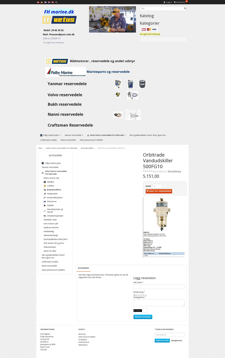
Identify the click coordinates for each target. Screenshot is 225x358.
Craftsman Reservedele (70, 125)
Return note (45, 347)
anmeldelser (159, 171)
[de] (42, 2)
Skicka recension (143, 317)
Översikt (43, 349)
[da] (38, 2)
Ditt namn (137, 282)
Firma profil (44, 339)
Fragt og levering (46, 336)
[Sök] (185, 8)
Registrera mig (162, 340)
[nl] (49, 2)
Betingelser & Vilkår (47, 344)
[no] (53, 2)
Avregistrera (176, 340)
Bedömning (138, 292)
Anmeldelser (83, 268)
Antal (148, 186)
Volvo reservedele (66, 94)
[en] (45, 2)
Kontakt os (44, 342)
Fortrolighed (45, 334)
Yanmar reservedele (67, 83)
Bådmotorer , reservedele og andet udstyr (102, 61)
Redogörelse (138, 297)
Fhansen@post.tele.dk (62, 34)
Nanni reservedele (66, 114)
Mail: (43, 34)
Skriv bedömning (174, 171)
